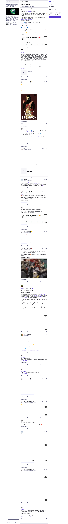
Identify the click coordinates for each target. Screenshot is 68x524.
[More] (46, 47)
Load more (34, 521)
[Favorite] (34, 47)
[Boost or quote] (27, 47)
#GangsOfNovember (37, 183)
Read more (22, 68)
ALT (45, 44)
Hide (45, 36)
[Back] (21, 2)
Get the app (12, 521)
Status (11, 519)
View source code (11, 522)
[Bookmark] (40, 47)
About (9, 519)
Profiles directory (14, 519)
